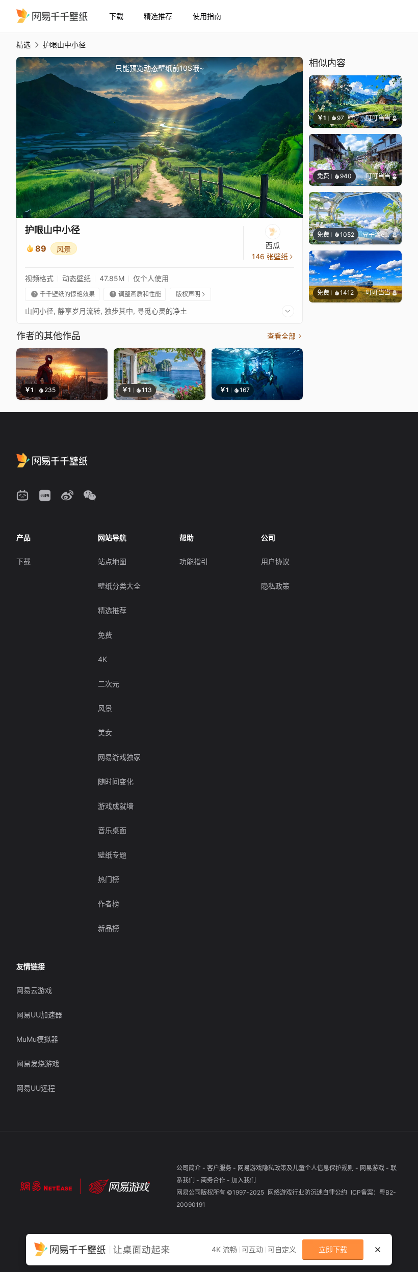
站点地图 (112, 561)
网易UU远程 (35, 1088)
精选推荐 (158, 16)
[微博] (67, 495)
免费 (105, 634)
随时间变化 (116, 781)
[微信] (90, 495)
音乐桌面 (112, 830)
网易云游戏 (34, 990)
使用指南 (207, 16)
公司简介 (189, 1168)
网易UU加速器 (39, 1014)
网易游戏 (373, 1168)
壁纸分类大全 (119, 586)
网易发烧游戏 (37, 1063)
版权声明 (191, 294)
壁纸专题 (112, 854)
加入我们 (243, 1180)
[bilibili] (22, 495)
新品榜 (108, 928)
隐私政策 (275, 586)
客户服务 (220, 1168)
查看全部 (285, 335)
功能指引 (193, 561)
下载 (116, 16)
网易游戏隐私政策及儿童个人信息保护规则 (296, 1168)
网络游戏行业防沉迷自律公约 (308, 1192)
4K (102, 659)
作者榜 (108, 903)
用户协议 (275, 561)
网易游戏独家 (119, 757)
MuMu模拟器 (37, 1039)
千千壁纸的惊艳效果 (63, 294)
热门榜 (108, 879)
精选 (23, 44)
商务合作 (214, 1180)
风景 (64, 248)
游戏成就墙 (116, 805)
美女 (105, 732)
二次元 (108, 683)
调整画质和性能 (135, 294)
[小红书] (45, 495)
